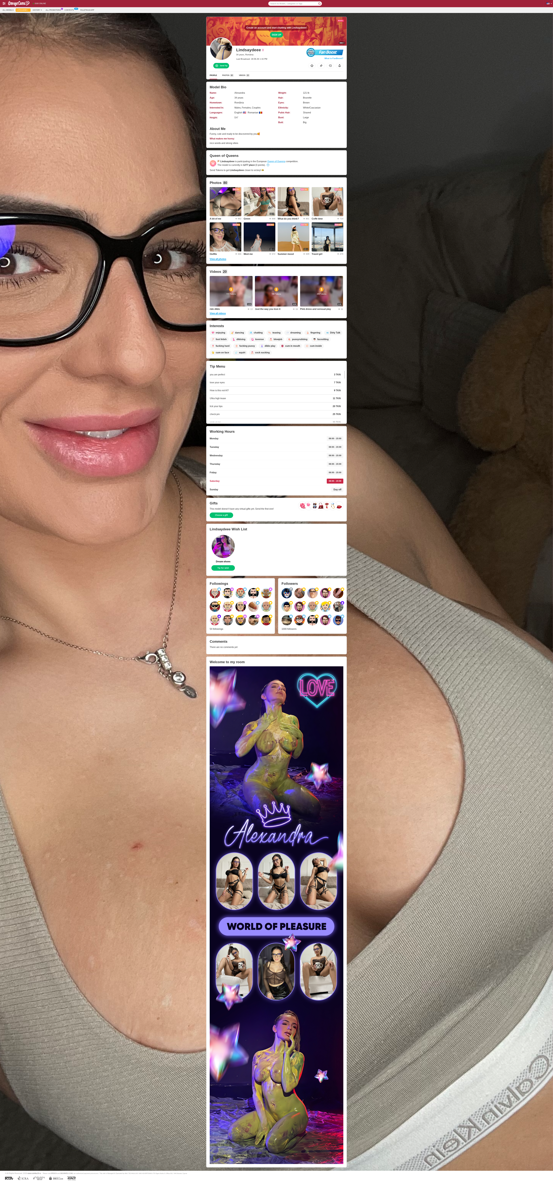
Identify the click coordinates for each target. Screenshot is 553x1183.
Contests (69, 10)
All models (8, 10)
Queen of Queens (276, 161)
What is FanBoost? (333, 58)
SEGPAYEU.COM (66, 1173)
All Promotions (53, 10)
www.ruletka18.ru (34, 1173)
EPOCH (54, 1173)
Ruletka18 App (87, 10)
